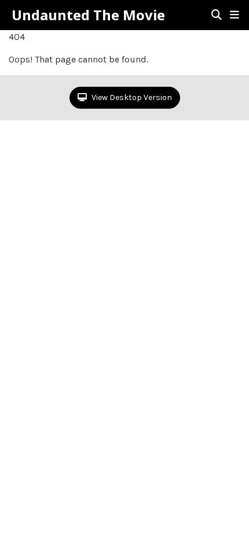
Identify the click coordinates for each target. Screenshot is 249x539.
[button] (234, 15)
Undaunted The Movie (88, 15)
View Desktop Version (131, 97)
